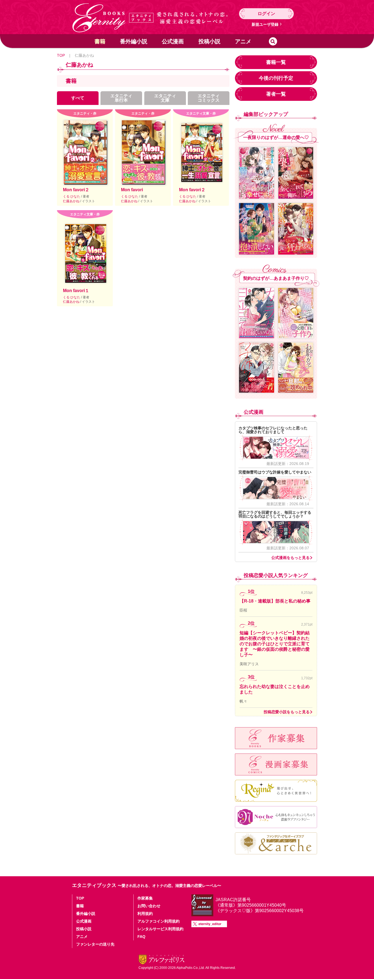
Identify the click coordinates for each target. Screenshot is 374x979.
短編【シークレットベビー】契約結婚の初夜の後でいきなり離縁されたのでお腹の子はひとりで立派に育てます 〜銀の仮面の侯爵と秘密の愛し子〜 (275, 643)
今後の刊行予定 (276, 78)
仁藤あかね (71, 201)
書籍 (99, 41)
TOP (61, 55)
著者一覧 (276, 94)
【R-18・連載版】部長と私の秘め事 (275, 601)
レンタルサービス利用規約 (160, 929)
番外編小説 (133, 41)
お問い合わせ (148, 906)
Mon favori (132, 189)
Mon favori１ (76, 290)
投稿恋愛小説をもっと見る (287, 712)
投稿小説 (209, 41)
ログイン (266, 13)
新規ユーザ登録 (265, 24)
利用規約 (145, 913)
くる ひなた (72, 196)
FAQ (141, 936)
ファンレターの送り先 (95, 944)
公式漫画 (173, 41)
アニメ (243, 41)
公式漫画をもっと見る (290, 558)
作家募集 (145, 898)
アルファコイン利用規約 (158, 921)
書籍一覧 (276, 62)
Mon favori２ (76, 189)
